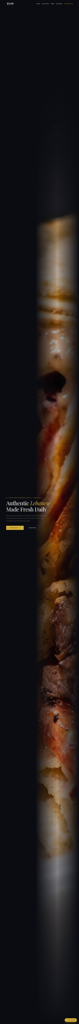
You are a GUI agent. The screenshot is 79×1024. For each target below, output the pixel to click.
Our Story (45, 3)
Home (38, 3)
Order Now (69, 3)
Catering (59, 3)
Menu (52, 3)
